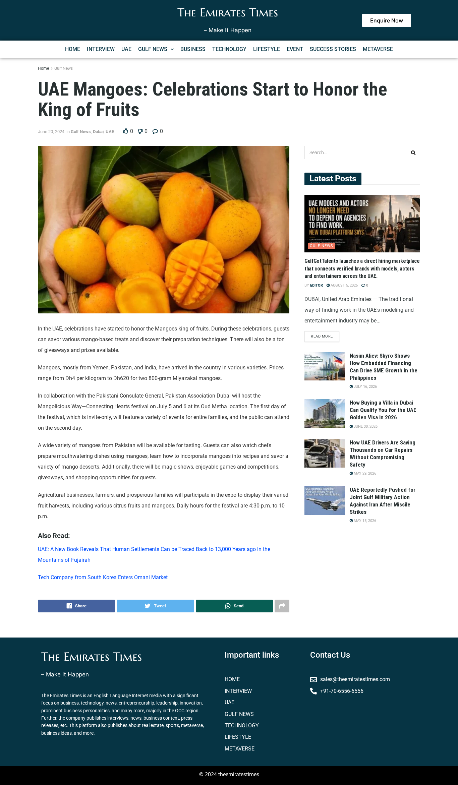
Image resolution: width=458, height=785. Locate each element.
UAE (126, 49)
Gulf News (63, 68)
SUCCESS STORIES (333, 49)
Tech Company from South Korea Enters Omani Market (103, 577)
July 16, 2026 (365, 386)
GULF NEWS (152, 49)
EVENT (295, 49)
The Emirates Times (227, 12)
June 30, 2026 (365, 426)
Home (43, 68)
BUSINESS (193, 49)
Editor (316, 285)
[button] (156, 49)
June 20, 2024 (51, 131)
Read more (322, 336)
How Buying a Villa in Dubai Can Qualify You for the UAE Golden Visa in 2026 (383, 410)
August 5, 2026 (344, 285)
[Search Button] (413, 152)
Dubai (98, 131)
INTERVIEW (101, 49)
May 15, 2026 (364, 521)
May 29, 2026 (364, 473)
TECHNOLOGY (229, 49)
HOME (72, 49)
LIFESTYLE (266, 49)
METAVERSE (378, 49)
